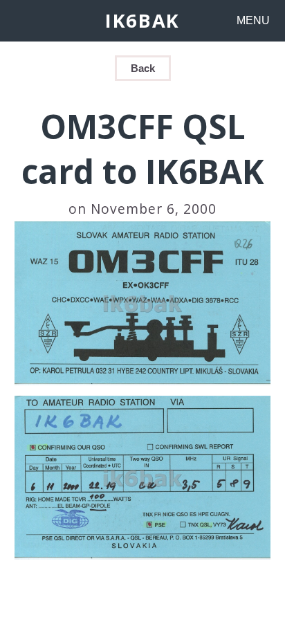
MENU (253, 20)
